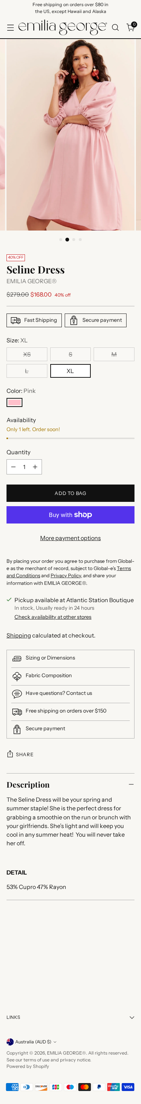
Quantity (18, 452)
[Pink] (14, 402)
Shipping (19, 635)
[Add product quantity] (35, 467)
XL (70, 370)
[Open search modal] (115, 27)
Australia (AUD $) (33, 1041)
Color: (21, 390)
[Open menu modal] (10, 27)
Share (24, 754)
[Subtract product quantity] (13, 467)
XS (27, 354)
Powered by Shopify (28, 1066)
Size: (17, 340)
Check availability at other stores (52, 617)
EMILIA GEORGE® (32, 281)
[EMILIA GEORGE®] (62, 27)
